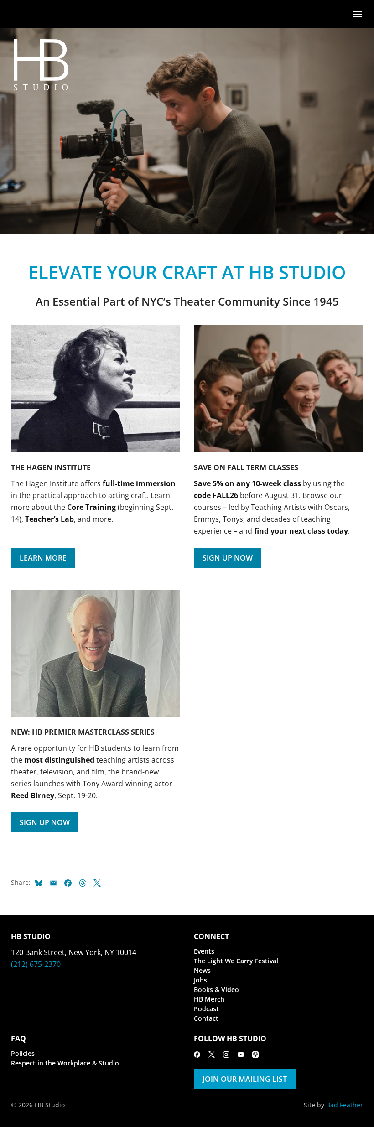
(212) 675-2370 (36, 964)
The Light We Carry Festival (236, 960)
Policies (23, 1053)
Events (204, 951)
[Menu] (357, 13)
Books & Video (216, 989)
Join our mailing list (245, 1079)
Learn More (43, 558)
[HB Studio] (20, 14)
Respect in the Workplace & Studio (65, 1063)
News (202, 970)
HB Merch (209, 999)
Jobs (200, 980)
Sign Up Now (228, 558)
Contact (206, 1018)
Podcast (206, 1008)
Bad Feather (344, 1105)
